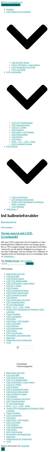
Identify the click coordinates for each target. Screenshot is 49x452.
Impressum (10, 338)
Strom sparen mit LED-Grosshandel (17, 234)
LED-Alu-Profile (18, 70)
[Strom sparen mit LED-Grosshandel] (8, 222)
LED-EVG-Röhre (19, 127)
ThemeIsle (25, 446)
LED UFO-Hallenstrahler (22, 123)
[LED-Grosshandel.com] (11, 2)
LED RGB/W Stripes (20, 62)
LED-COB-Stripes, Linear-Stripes (25, 65)
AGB (8, 342)
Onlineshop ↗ (12, 209)
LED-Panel (16, 139)
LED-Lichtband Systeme (21, 144)
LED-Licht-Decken (19, 197)
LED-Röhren (16, 137)
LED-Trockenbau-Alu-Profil (23, 67)
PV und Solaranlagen (15, 305)
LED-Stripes (11, 331)
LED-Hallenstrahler (19, 134)
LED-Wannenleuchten (20, 125)
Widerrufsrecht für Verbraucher (19, 340)
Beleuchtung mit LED (15, 274)
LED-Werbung (17, 207)
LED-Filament (17, 130)
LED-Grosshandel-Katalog (17, 290)
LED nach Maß (12, 276)
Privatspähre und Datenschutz (18, 335)
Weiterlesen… (9, 256)
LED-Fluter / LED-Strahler (22, 132)
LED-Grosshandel (6, 227)
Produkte (10, 9)
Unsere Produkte (13, 314)
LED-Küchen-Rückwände (22, 199)
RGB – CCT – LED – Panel (23, 142)
